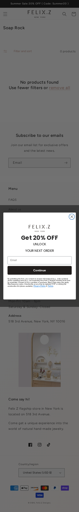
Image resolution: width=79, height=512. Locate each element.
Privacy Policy (39, 286)
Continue (39, 270)
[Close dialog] (72, 216)
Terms (50, 286)
